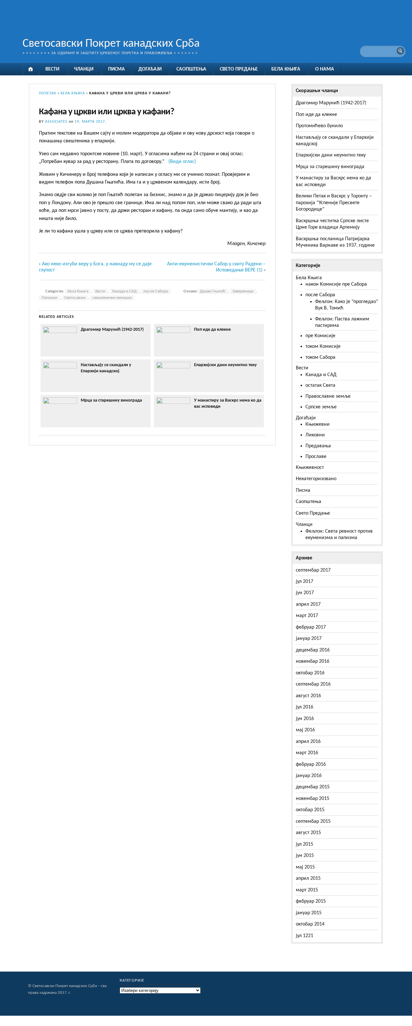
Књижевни (317, 424)
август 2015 (308, 832)
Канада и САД (124, 291)
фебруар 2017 (311, 627)
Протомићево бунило (319, 125)
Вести (52, 69)
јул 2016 (304, 707)
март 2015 (307, 890)
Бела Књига (285, 69)
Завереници (242, 291)
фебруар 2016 (311, 764)
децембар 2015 (313, 787)
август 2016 (308, 695)
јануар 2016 (309, 775)
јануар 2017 (309, 638)
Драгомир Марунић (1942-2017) (112, 329)
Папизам (49, 298)
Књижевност (310, 467)
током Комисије (323, 346)
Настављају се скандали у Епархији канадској (106, 368)
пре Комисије (320, 335)
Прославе (315, 456)
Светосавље (74, 298)
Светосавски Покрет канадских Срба (111, 44)
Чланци (83, 69)
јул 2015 (304, 844)
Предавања (318, 446)
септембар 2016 (313, 684)
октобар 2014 (310, 924)
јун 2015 (305, 855)
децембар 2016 (313, 650)
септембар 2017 (313, 570)
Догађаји (150, 69)
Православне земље (328, 396)
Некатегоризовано (316, 478)
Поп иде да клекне (212, 329)
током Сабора (320, 357)
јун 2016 (305, 718)
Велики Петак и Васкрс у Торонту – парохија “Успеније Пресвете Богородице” (334, 203)
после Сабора (156, 291)
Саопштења (191, 69)
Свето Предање (239, 69)
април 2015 (308, 878)
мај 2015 (305, 867)
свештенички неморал (112, 298)
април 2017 (308, 604)
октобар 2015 (310, 809)
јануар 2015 (309, 913)
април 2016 (308, 741)
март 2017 (307, 615)
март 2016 (307, 752)
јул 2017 (304, 581)
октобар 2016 (310, 673)
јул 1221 (304, 935)
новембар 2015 (312, 798)
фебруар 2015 (311, 901)
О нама (324, 69)
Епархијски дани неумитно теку (225, 365)
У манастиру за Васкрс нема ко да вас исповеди (227, 403)
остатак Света (320, 385)
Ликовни (315, 435)
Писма (116, 69)
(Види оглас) (182, 161)
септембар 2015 (313, 821)
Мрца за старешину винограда (111, 400)
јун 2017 (305, 592)
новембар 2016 (312, 661)
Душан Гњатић (212, 291)
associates (56, 122)
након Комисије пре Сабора (336, 284)
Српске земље (321, 407)
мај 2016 (305, 730)
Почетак (47, 93)
